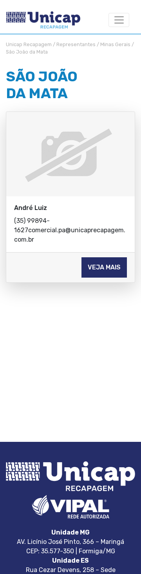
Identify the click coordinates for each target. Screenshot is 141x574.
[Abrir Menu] (118, 20)
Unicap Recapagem (29, 44)
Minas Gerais (115, 44)
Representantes (76, 44)
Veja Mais (104, 267)
